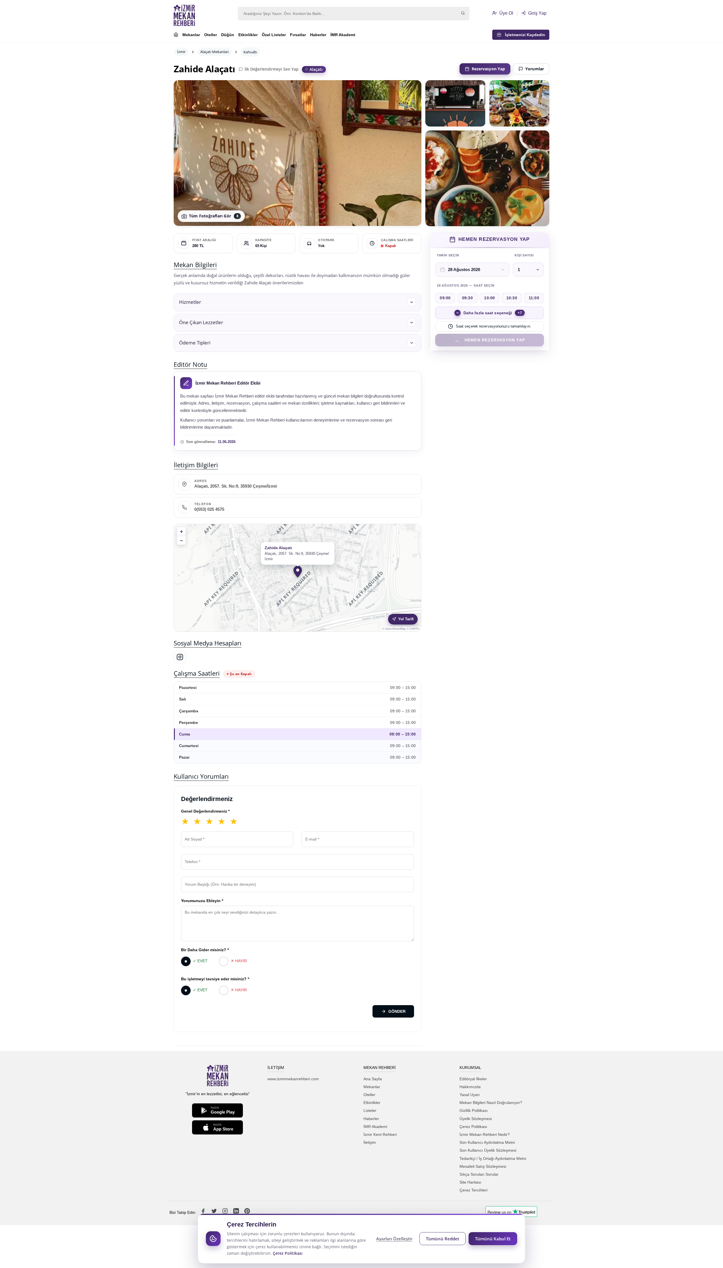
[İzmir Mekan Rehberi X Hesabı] (214, 1212)
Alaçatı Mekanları (214, 51)
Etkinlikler (248, 34)
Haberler (318, 34)
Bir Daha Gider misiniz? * (205, 950)
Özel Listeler (274, 34)
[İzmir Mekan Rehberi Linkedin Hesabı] (236, 1212)
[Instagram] (180, 657)
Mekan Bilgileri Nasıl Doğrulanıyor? (491, 1102)
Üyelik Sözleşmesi (476, 1118)
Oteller (210, 34)
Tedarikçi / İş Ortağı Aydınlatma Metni (493, 1158)
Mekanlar (191, 34)
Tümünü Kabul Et (493, 1238)
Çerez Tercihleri (473, 1190)
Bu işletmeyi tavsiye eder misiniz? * (215, 979)
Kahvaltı (250, 51)
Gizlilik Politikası (474, 1110)
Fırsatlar (298, 34)
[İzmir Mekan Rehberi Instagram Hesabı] (225, 1212)
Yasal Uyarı (470, 1094)
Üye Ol (505, 13)
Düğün (227, 34)
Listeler (369, 1110)
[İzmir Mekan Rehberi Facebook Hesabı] (203, 1212)
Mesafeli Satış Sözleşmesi (483, 1166)
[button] (297, 302)
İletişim (369, 1142)
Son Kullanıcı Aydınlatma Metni (487, 1142)
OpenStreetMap (395, 628)
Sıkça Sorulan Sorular (479, 1174)
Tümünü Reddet (442, 1238)
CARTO (414, 628)
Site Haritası (470, 1182)
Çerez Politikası (473, 1126)
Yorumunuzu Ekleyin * (202, 900)
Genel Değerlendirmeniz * (205, 811)
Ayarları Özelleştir (394, 1238)
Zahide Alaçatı (204, 69)
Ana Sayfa (372, 1079)
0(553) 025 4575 (209, 509)
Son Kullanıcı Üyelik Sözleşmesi (488, 1150)
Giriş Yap (536, 13)
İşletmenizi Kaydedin (523, 34)
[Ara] (463, 13)
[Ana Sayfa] (176, 35)
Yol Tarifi (406, 619)
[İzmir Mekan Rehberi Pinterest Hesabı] (247, 1212)
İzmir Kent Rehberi (380, 1134)
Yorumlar (534, 68)
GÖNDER (397, 1011)
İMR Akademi (342, 34)
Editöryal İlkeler (473, 1079)
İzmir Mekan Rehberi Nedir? (485, 1134)
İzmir (181, 51)
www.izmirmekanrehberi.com (293, 1079)
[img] (297, 577)
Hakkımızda (470, 1086)
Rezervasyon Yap (488, 68)
